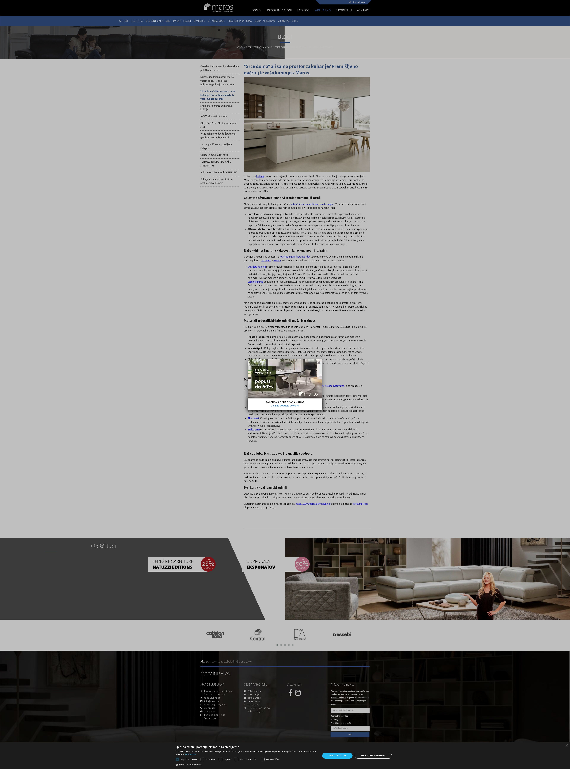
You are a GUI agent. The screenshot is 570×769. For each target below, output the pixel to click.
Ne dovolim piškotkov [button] (373, 755)
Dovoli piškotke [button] (337, 755)
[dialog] (285, 755)
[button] (246, 765)
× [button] (567, 745)
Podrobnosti (190, 754)
